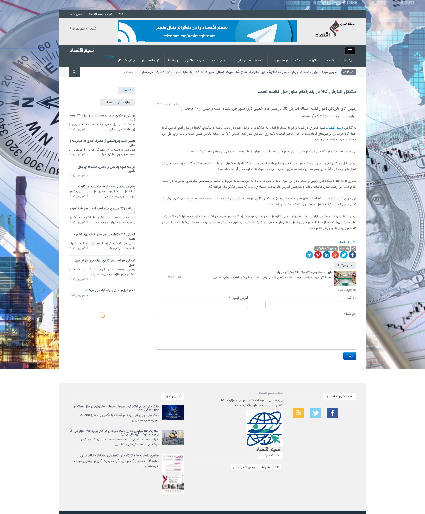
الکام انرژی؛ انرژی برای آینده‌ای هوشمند (109, 290)
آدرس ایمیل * (238, 298)
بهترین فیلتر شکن (348, 429)
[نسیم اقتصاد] (335, 29)
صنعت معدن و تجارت (247, 60)
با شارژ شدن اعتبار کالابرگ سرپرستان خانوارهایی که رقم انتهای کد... (196, 74)
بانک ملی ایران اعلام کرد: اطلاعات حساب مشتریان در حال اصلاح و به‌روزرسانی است (116, 408)
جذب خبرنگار (126, 60)
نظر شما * (349, 314)
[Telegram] (309, 254)
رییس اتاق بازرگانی (244, 467)
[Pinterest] (318, 254)
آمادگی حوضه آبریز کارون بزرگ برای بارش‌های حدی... (105, 263)
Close (110, 56)
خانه (345, 60)
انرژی (313, 60)
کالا (277, 467)
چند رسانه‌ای (193, 60)
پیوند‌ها (173, 60)
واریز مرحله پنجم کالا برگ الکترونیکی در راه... (303, 272)
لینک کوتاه (346, 242)
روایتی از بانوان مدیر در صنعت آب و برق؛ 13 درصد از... (102, 117)
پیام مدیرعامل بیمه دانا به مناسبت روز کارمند (106, 186)
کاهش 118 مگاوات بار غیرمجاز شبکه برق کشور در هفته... (103, 237)
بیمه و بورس (279, 60)
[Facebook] (352, 254)
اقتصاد (330, 60)
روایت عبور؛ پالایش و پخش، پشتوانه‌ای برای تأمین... (106, 169)
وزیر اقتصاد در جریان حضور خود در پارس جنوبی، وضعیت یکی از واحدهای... (331, 74)
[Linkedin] (326, 254)
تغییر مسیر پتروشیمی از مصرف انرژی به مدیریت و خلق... (102, 143)
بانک (298, 60)
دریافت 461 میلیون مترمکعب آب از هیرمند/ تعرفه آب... (102, 210)
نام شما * (350, 298)
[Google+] (335, 254)
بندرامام (265, 467)
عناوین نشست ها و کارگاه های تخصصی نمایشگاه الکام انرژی (119, 455)
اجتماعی (217, 60)
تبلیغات (126, 90)
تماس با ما (77, 14)
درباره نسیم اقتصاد (100, 14)
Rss (120, 14)
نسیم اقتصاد (335, 128)
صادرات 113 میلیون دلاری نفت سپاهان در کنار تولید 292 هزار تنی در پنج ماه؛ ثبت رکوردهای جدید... (114, 432)
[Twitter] (344, 254)
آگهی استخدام (151, 60)
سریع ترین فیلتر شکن (346, 442)
